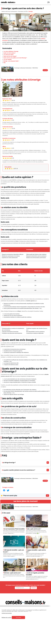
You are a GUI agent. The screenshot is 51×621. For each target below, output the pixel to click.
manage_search (48, 2)
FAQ (4, 62)
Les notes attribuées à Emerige (10, 51)
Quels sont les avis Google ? (10, 56)
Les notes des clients (8, 54)
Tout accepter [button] (18, 617)
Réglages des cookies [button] (6, 617)
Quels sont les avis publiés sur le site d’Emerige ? (15, 57)
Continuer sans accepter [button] (7, 613)
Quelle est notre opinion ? (9, 53)
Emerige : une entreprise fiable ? (11, 61)
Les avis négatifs (7, 59)
